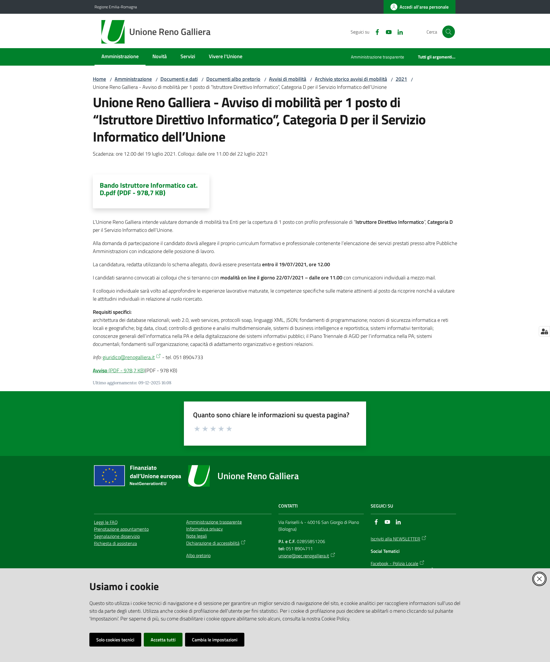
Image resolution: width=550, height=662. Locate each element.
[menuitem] (120, 57)
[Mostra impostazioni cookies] (544, 331)
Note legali (196, 535)
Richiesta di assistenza (115, 543)
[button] (448, 32)
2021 (401, 79)
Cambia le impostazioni (214, 639)
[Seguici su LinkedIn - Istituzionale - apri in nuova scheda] (398, 31)
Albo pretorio (198, 555)
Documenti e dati (179, 79)
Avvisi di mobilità (287, 79)
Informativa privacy (204, 528)
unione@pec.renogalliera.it (303, 555)
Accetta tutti (163, 639)
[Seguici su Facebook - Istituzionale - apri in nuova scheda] (375, 31)
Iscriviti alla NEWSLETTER (395, 538)
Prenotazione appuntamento (121, 529)
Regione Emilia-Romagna (116, 7)
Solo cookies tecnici (115, 639)
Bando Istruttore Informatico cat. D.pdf (149, 188)
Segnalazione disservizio (117, 536)
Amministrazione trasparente (214, 521)
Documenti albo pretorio (233, 79)
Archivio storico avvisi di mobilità (351, 79)
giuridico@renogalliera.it (129, 357)
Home (99, 79)
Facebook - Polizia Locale (394, 563)
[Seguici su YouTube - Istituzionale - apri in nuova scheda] (386, 31)
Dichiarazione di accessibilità (212, 543)
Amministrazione (133, 79)
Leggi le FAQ (106, 522)
